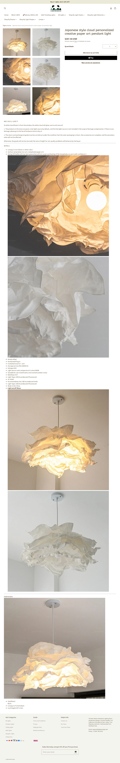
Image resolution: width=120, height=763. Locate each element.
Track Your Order (65, 727)
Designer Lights (10, 734)
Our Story (63, 724)
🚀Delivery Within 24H (30, 15)
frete (75, 41)
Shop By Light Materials (95, 15)
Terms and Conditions (39, 721)
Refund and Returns (39, 730)
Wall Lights (9, 730)
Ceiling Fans (9, 737)
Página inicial (7, 25)
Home (6, 15)
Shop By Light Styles (76, 15)
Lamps (41, 19)
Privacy (35, 724)
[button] (5, 8)
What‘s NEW (15, 15)
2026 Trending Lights (48, 15)
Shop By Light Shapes (27, 19)
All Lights (61, 15)
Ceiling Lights (9, 727)
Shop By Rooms (9, 19)
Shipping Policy (37, 727)
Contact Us (64, 721)
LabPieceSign (12, 759)
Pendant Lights (10, 724)
